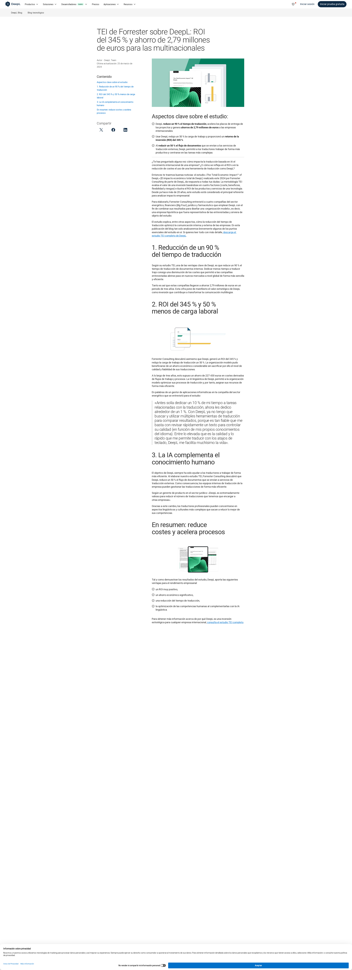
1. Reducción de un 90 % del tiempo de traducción (115, 88)
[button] (101, 130)
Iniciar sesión (307, 4)
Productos (30, 4)
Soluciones (48, 4)
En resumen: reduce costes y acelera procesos (114, 111)
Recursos (128, 4)
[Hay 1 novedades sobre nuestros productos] (293, 4)
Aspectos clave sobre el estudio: (112, 82)
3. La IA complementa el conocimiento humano (115, 104)
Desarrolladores (72, 4)
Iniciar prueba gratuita (332, 4)
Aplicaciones (110, 4)
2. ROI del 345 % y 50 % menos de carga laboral (116, 96)
